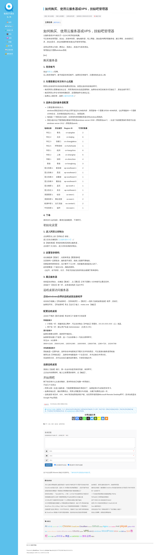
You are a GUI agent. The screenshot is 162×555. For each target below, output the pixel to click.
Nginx (105, 526)
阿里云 (49, 72)
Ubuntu (75, 531)
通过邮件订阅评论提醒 (76, 465)
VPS (46, 424)
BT (57, 526)
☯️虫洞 (9, 38)
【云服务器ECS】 (65, 240)
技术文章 (71, 16)
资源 (80, 536)
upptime (81, 531)
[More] (106, 418)
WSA (116, 531)
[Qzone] (102, 418)
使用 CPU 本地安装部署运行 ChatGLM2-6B (104, 503)
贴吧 (71, 536)
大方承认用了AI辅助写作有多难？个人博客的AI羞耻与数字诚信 (63, 500)
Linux (101, 526)
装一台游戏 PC (95, 491)
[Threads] (88, 418)
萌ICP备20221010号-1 (67, 550)
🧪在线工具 (9, 30)
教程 (52, 424)
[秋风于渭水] (9, 7)
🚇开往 (9, 34)
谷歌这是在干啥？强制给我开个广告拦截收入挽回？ (106, 509)
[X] (80, 418)
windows (97, 531)
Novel (109, 526)
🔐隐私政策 (9, 54)
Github (95, 526)
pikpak (123, 526)
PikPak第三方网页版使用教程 (100, 497)
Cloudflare (83, 526)
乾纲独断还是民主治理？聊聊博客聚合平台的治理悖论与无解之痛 (64, 497)
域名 (125, 531)
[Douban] (95, 418)
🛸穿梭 (9, 42)
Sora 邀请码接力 (96, 506)
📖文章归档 (9, 50)
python (130, 526)
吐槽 (122, 531)
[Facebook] (77, 418)
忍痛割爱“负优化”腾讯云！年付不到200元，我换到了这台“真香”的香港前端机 (67, 509)
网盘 (67, 536)
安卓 (128, 531)
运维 (89, 536)
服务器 (56, 424)
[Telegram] (91, 418)
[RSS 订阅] (8, 17)
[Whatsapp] (84, 418)
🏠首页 (9, 22)
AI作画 (50, 526)
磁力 (64, 536)
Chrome (67, 526)
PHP (118, 526)
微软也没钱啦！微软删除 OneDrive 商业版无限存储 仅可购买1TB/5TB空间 (113, 487)
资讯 (84, 536)
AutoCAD (55, 526)
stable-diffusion (51, 531)
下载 (119, 531)
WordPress (108, 531)
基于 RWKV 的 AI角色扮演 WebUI (101, 500)
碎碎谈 (59, 536)
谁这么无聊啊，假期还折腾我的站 (101, 512)
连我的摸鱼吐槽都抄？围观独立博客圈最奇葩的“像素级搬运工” (63, 491)
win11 (91, 531)
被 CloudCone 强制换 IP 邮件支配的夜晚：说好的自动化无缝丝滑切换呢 (66, 512)
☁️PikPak (8, 26)
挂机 (49, 424)
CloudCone (75, 526)
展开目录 (57, 22)
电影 (52, 536)
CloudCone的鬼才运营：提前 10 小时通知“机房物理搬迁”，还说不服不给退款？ (68, 487)
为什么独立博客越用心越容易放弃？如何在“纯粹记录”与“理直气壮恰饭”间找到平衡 (69, 484)
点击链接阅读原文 (71, 411)
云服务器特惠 (68, 96)
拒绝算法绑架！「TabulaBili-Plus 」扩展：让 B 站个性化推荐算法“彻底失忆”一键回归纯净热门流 (73, 494)
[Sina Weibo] (99, 418)
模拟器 (49, 536)
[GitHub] (10, 17)
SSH (46, 531)
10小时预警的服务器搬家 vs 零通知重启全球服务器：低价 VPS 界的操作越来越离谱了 (70, 503)
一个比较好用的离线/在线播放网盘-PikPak (103, 494)
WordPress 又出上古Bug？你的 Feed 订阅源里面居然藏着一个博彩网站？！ (67, 506)
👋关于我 (9, 46)
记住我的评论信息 (61, 465)
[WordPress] (73, 418)
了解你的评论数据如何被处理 (80, 472)
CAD (60, 526)
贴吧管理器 (62, 424)
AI (46, 526)
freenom (90, 526)
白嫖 (55, 536)
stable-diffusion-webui (64, 531)
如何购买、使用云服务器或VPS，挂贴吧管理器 (105, 484)
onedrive (113, 526)
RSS (133, 526)
